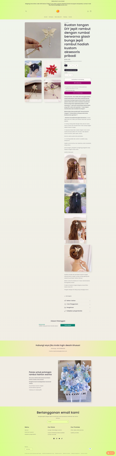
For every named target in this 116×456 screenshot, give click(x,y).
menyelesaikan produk (71, 70)
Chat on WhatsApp (78, 92)
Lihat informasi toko (70, 90)
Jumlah (65, 72)
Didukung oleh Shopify (37, 453)
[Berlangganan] (67, 421)
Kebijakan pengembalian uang (48, 453)
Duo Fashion (30, 453)
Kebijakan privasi (58, 453)
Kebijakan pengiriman (75, 453)
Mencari (26, 430)
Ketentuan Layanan (29, 432)
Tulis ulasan (67, 325)
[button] (26, 11)
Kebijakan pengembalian (30, 434)
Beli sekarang (77, 82)
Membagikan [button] (69, 296)
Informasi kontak (84, 453)
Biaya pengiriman (68, 61)
